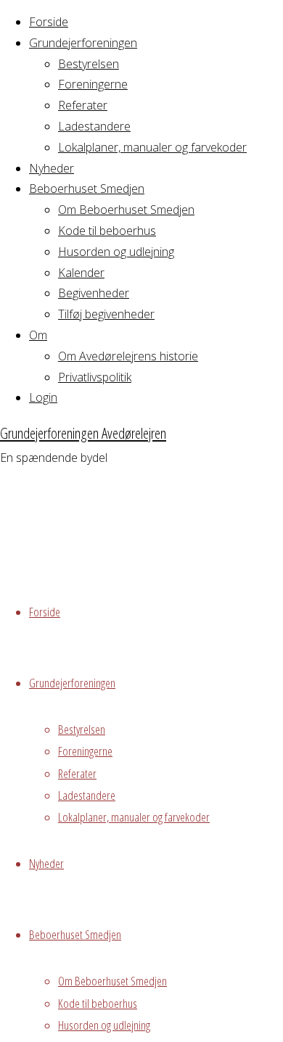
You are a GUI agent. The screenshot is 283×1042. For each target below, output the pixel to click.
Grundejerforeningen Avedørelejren (83, 433)
